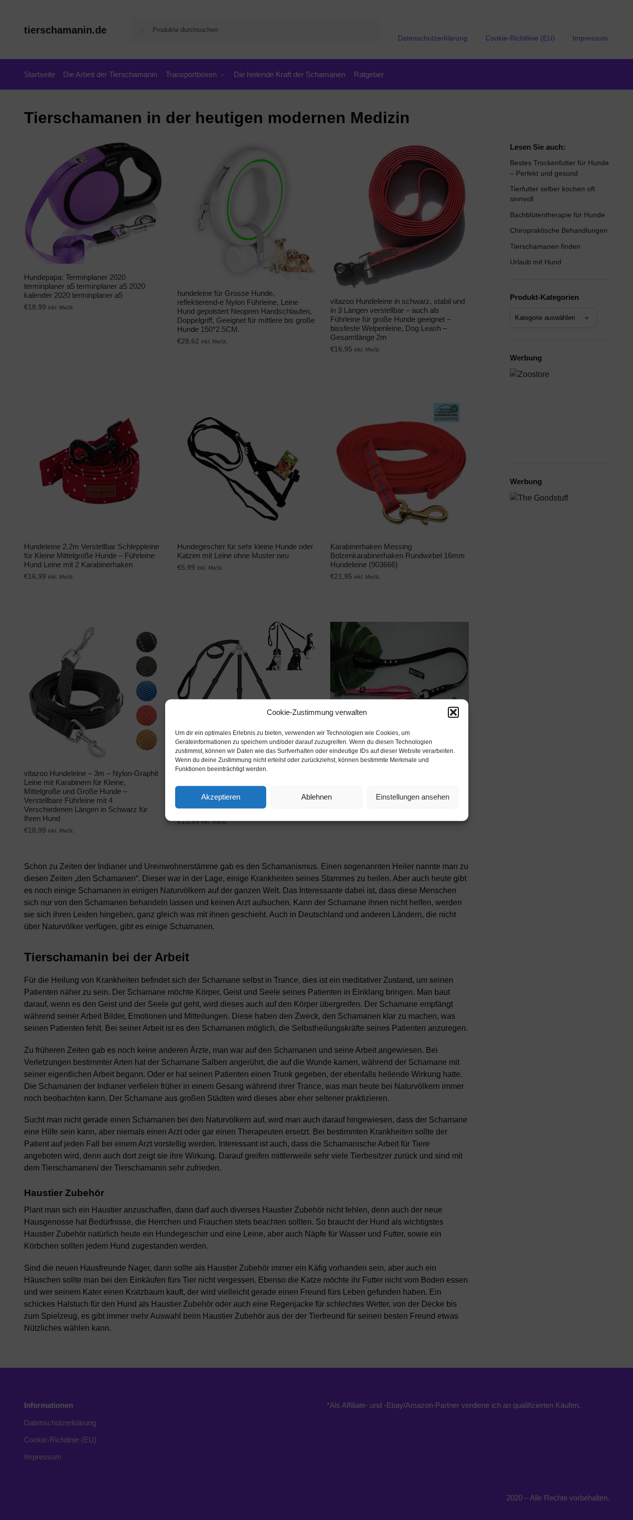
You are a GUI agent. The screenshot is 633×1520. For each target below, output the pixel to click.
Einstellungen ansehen (412, 797)
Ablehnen (316, 797)
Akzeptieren (220, 797)
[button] (453, 712)
